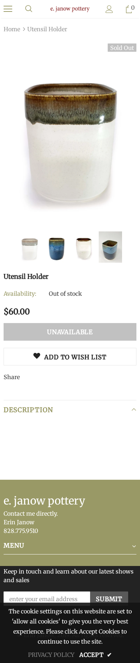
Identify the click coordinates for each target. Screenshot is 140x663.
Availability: (20, 293)
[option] (70, 132)
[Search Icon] (28, 9)
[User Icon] (109, 9)
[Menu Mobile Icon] (8, 9)
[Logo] (70, 8)
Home (12, 29)
